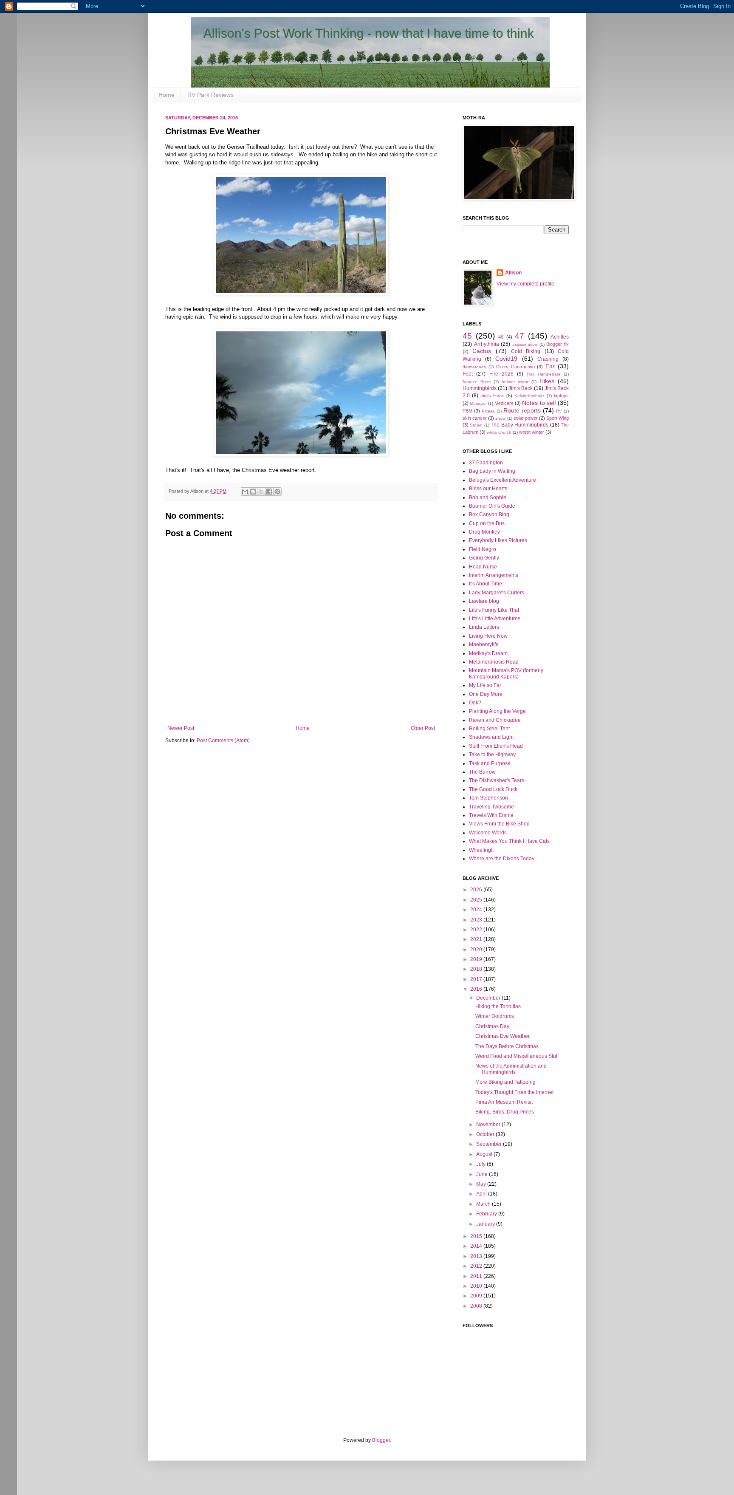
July (481, 1164)
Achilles (559, 337)
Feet (468, 374)
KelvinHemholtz (529, 395)
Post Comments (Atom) (223, 740)
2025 (476, 900)
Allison (513, 273)
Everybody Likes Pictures (498, 540)
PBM (467, 410)
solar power (526, 418)
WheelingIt (481, 850)
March (484, 1204)
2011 (476, 1276)
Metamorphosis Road (494, 662)
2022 (476, 930)
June (482, 1174)
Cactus (481, 351)
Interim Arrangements (493, 575)
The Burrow (482, 772)
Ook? (475, 703)
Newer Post (180, 728)
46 (500, 336)
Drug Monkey (484, 532)
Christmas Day (492, 1026)
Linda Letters (484, 627)
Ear (550, 366)
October (486, 1134)
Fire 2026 (501, 374)
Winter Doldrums (494, 1016)
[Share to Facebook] (269, 491)
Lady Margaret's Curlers (496, 593)
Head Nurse (483, 567)
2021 (476, 939)
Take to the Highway (492, 754)
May (481, 1184)
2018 (476, 969)
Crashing (548, 359)
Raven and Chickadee (495, 720)
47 (519, 335)
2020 (476, 949)
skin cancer (475, 418)
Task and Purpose (490, 763)
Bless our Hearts (488, 489)
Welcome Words (488, 833)
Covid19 (506, 358)
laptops (561, 395)
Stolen (476, 425)
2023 (476, 920)
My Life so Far (485, 685)
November (489, 1125)
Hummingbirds (480, 388)
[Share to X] (261, 491)
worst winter (531, 432)
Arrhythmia (486, 344)
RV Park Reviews (210, 94)
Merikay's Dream (488, 653)
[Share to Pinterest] (277, 491)
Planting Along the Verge (497, 711)
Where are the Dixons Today (501, 859)
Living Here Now (488, 636)
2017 (476, 979)
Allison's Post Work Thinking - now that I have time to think (368, 33)
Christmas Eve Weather (502, 1036)
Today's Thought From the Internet (514, 1092)
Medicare (504, 403)
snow (500, 418)
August (485, 1154)
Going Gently (484, 558)
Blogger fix (557, 344)
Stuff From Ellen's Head (496, 746)
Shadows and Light (491, 737)
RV (559, 411)
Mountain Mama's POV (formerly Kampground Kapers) (506, 673)
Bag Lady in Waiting (492, 471)
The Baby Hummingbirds (519, 425)
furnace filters (477, 381)
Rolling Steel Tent (489, 729)
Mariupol (478, 403)
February (487, 1214)
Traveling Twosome (491, 807)
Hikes (546, 381)
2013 (476, 1256)
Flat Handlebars (543, 374)
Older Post (423, 728)
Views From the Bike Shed (499, 824)
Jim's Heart (492, 395)
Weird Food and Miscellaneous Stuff (517, 1056)
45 (467, 335)
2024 (476, 910)
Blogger (381, 1440)
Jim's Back (520, 388)
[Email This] (245, 491)
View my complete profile (525, 284)
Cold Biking (525, 351)
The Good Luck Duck (493, 789)
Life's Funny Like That (494, 610)
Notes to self (539, 402)
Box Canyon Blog (489, 514)
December (489, 998)
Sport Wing (557, 418)
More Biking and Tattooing (505, 1082)
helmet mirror (515, 381)
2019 (476, 959)
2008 (476, 1306)
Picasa (488, 411)
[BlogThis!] (253, 491)
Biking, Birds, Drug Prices (504, 1112)
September (489, 1144)
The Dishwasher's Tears (496, 780)
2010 (476, 1286)
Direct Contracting (515, 366)
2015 (476, 1236)
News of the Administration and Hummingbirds (511, 1069)
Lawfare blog (484, 601)
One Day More (486, 694)
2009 (476, 1296)
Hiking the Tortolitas (498, 1006)
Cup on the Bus (487, 523)
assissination (524, 344)
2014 (476, 1246)
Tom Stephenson (488, 798)
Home (166, 94)
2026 (476, 890)
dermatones (474, 367)
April (482, 1194)
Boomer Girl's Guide (492, 506)
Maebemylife (484, 644)
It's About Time (485, 584)
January (486, 1224)
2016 (476, 989)
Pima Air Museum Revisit (504, 1102)
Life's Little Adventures (494, 619)
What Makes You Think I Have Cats (509, 841)
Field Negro (482, 549)
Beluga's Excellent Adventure (502, 480)
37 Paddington (486, 463)
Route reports (522, 410)
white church (499, 432)
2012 (476, 1266)
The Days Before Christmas (507, 1046)
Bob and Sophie (487, 497)
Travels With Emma (491, 815)
